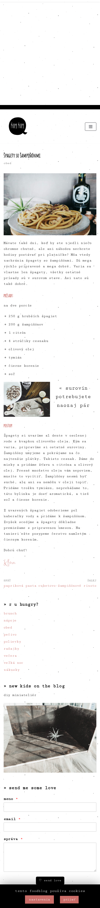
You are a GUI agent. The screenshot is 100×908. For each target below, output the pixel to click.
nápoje (10, 620)
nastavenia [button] (39, 899)
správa (13, 839)
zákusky (12, 670)
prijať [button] (69, 899)
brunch (10, 613)
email (12, 819)
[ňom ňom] (18, 126)
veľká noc (13, 663)
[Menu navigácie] (90, 126)
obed (7, 163)
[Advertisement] (50, 52)
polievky (12, 642)
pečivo (10, 635)
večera (10, 656)
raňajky (11, 649)
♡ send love (50, 880)
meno (11, 799)
